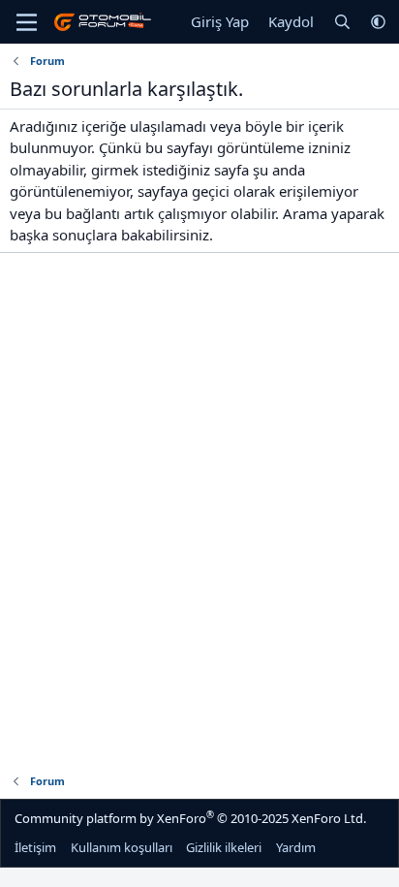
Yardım (296, 847)
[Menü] (26, 22)
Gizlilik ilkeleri (223, 847)
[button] (378, 22)
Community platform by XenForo (190, 817)
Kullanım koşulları (121, 847)
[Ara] (342, 22)
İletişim (35, 847)
